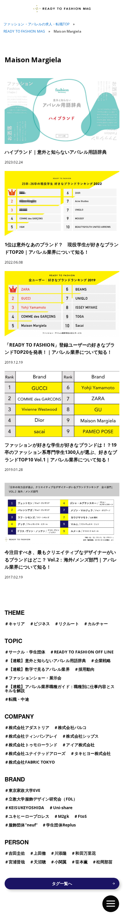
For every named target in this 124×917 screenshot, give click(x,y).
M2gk (63, 816)
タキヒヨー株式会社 (92, 753)
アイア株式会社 (80, 744)
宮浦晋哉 (17, 862)
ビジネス (42, 623)
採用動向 (86, 669)
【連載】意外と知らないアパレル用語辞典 (47, 660)
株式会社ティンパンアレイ (33, 736)
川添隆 (61, 853)
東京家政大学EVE (24, 790)
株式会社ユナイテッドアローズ (37, 753)
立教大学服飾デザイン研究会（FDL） (43, 799)
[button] (110, 903)
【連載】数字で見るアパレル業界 (39, 669)
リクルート (69, 623)
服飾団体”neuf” (23, 825)
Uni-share (63, 807)
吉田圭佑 (17, 853)
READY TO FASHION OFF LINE (84, 652)
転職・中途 (19, 699)
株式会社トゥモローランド (33, 744)
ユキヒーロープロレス (29, 816)
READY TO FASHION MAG (24, 31)
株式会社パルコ (72, 727)
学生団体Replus (61, 825)
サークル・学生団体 (27, 652)
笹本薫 (81, 862)
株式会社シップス (82, 736)
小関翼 (61, 862)
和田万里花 (85, 853)
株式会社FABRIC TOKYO (32, 762)
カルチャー (98, 623)
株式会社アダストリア (29, 727)
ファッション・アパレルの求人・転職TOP (36, 24)
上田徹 (40, 853)
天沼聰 (40, 862)
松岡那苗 (104, 862)
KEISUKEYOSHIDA (26, 807)
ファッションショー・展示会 (35, 678)
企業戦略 (103, 660)
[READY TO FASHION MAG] (61, 8)
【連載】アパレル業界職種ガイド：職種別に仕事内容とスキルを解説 (59, 688)
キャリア (17, 623)
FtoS (82, 816)
